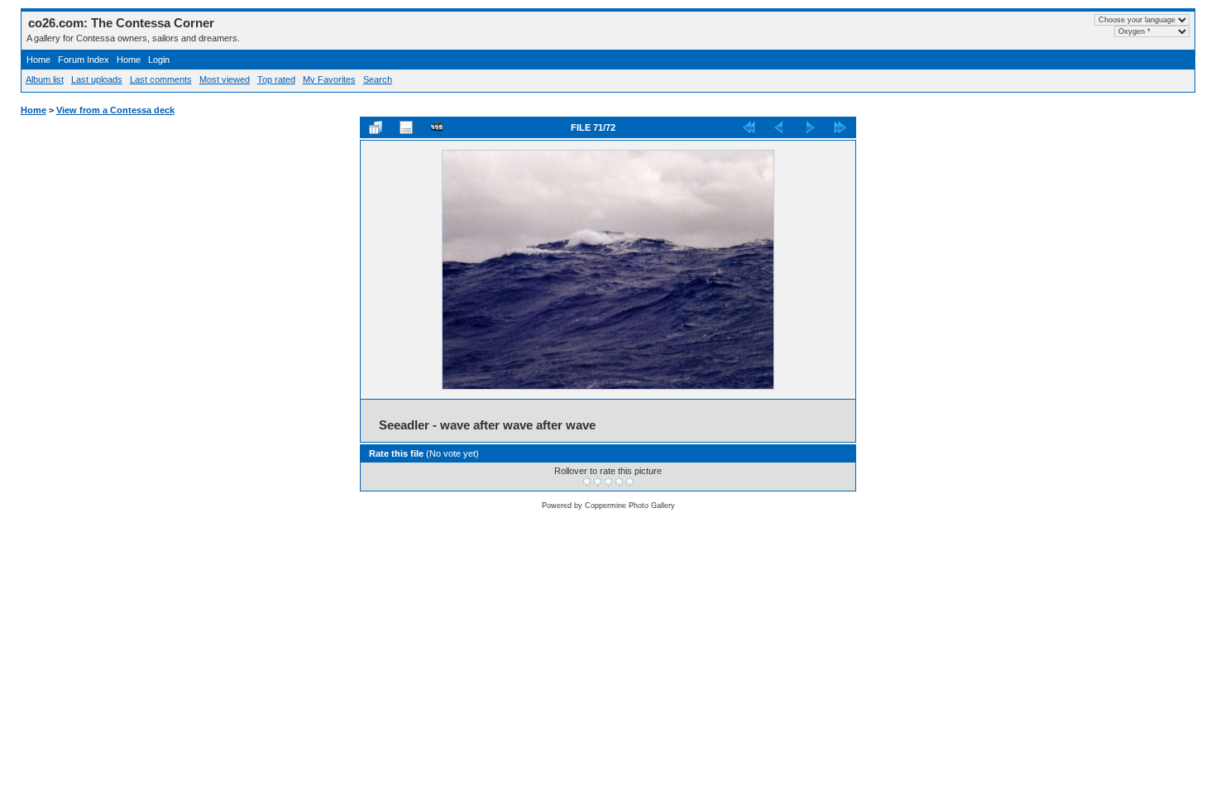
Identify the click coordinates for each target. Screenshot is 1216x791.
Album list (45, 79)
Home (38, 60)
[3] (608, 481)
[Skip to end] (840, 127)
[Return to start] (749, 127)
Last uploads (96, 79)
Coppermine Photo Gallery (630, 505)
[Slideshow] (437, 127)
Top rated (276, 79)
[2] (597, 481)
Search (377, 79)
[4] (619, 481)
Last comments (161, 79)
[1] (587, 481)
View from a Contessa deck (115, 110)
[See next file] (810, 127)
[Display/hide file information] (406, 127)
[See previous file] (779, 127)
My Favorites (329, 79)
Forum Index (83, 60)
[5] (630, 481)
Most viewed (224, 79)
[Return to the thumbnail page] (375, 127)
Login (159, 60)
